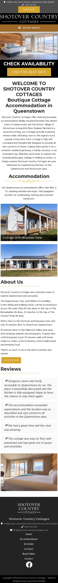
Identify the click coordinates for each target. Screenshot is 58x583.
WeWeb (41, 581)
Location (28, 549)
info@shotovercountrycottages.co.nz (30, 530)
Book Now (29, 9)
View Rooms (11, 360)
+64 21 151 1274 (30, 4)
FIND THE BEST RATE (29, 72)
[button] (2, 46)
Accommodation (29, 539)
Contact (28, 559)
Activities (29, 544)
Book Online (29, 554)
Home (29, 534)
